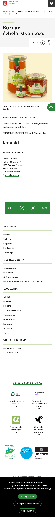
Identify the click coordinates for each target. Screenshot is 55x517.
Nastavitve (27, 510)
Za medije (8, 252)
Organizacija (9, 268)
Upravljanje (8, 272)
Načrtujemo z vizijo (12, 348)
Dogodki (7, 243)
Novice (6, 234)
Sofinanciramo (10, 277)
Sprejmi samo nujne (27, 503)
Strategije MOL (10, 352)
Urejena (7, 301)
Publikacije (8, 248)
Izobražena (8, 319)
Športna (7, 328)
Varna (6, 333)
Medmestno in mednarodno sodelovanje (23, 281)
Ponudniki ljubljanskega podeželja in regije (33, 11)
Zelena (6, 296)
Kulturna (7, 324)
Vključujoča (9, 315)
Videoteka (8, 239)
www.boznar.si (12, 175)
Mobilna (7, 305)
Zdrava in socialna (12, 310)
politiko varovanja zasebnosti (33, 488)
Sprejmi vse (27, 496)
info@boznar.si (12, 171)
